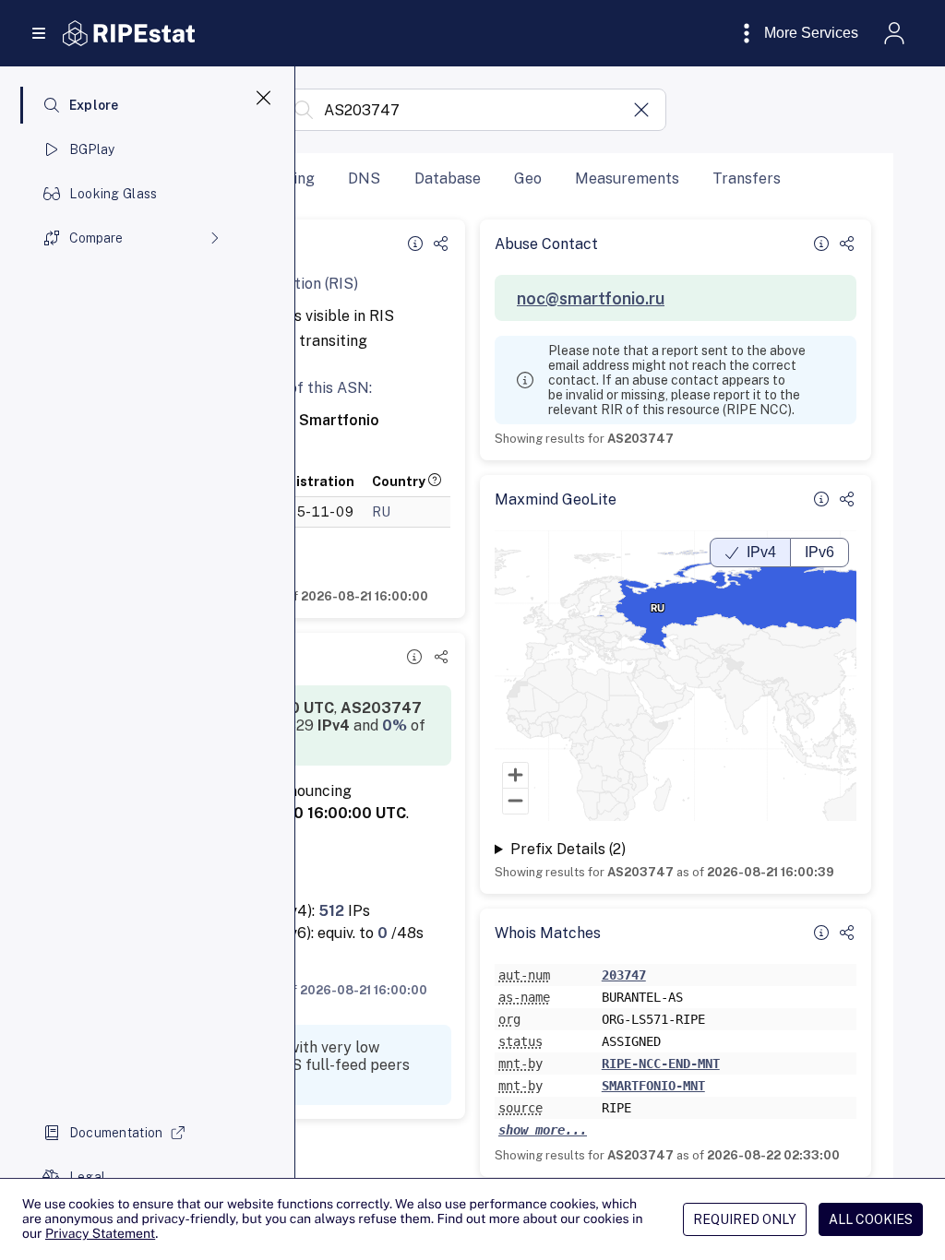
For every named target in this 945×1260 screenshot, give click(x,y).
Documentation (116, 1132)
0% (394, 725)
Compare (96, 238)
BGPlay (92, 149)
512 (331, 911)
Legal (87, 1177)
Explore (94, 105)
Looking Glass (113, 193)
